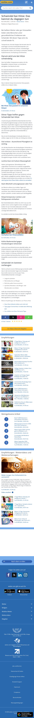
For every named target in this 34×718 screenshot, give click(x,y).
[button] (17, 604)
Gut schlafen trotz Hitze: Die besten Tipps (15, 311)
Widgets (4, 608)
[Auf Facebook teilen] (5, 317)
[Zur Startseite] (7, 2)
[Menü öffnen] (31, 2)
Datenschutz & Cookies (17, 671)
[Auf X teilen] (13, 317)
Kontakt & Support (17, 682)
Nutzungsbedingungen (17, 703)
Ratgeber (5, 619)
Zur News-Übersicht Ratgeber (17, 329)
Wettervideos (6, 615)
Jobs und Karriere (17, 666)
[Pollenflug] (26, 2)
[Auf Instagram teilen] (21, 317)
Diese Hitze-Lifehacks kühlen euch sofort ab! (16, 304)
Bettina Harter (20, 21)
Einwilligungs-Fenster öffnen (17, 676)
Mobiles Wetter (7, 611)
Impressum (17, 687)
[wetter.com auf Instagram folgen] (25, 575)
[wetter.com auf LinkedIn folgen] (19, 575)
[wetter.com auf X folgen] (14, 575)
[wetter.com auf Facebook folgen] (8, 575)
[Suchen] (30, 8)
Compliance (17, 692)
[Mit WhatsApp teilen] (29, 317)
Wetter (4, 604)
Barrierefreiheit (17, 697)
